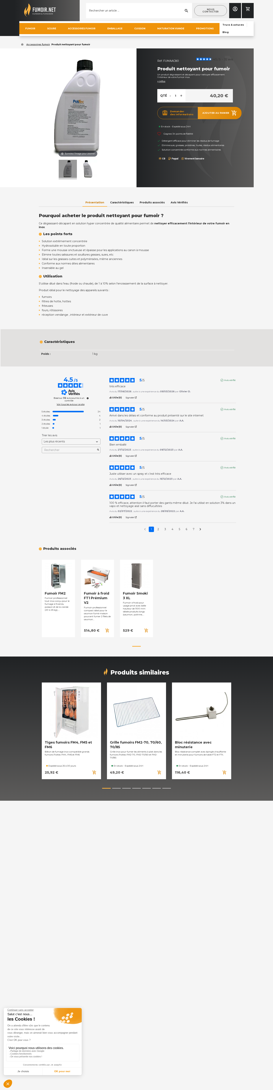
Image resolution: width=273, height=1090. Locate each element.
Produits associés (152, 202)
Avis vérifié (229, 380)
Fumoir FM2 (55, 593)
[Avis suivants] (200, 529)
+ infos (161, 81)
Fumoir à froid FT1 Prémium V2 (96, 598)
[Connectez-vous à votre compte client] (235, 9)
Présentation (94, 202)
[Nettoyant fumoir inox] (68, 169)
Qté (163, 95)
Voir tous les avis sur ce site (70, 404)
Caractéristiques (122, 202)
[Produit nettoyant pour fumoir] (88, 169)
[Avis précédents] (145, 529)
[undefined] (87, 398)
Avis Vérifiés (179, 202)
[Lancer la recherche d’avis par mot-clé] (98, 450)
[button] (210, 10)
